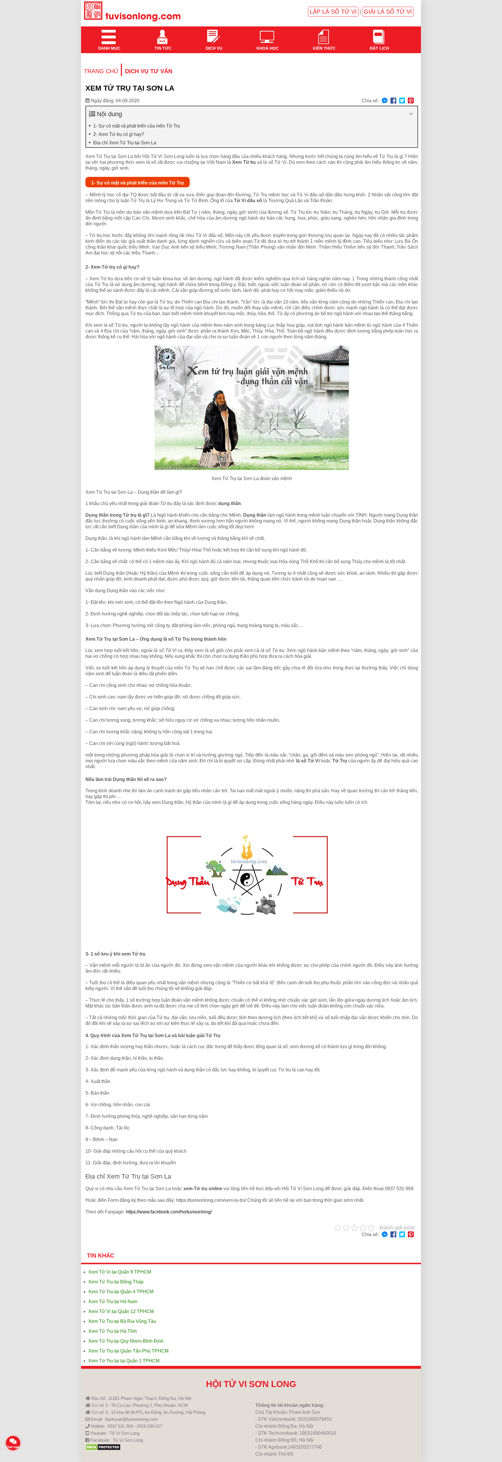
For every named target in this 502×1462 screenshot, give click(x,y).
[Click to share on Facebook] (393, 101)
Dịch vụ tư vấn (148, 71)
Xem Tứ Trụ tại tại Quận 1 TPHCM (123, 1360)
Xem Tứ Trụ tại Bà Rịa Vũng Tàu (122, 1321)
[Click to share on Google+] (411, 101)
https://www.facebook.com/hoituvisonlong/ (169, 1211)
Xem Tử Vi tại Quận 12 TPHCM (121, 1311)
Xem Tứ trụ (244, 162)
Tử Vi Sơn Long (124, 1433)
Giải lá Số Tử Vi (388, 11)
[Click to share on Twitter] (402, 101)
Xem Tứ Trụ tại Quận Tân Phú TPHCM (128, 1350)
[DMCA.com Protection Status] (103, 1449)
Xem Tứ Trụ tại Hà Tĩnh (112, 1331)
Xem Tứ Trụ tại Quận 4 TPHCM (120, 1291)
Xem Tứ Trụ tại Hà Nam (112, 1301)
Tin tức (162, 33)
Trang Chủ (101, 71)
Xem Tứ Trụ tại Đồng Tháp (116, 1281)
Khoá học (267, 33)
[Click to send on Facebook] (385, 101)
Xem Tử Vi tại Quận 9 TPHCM (119, 1271)
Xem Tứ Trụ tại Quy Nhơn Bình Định (126, 1341)
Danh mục (108, 33)
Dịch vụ (213, 33)
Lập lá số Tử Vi (333, 11)
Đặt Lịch (379, 33)
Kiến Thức (324, 33)
